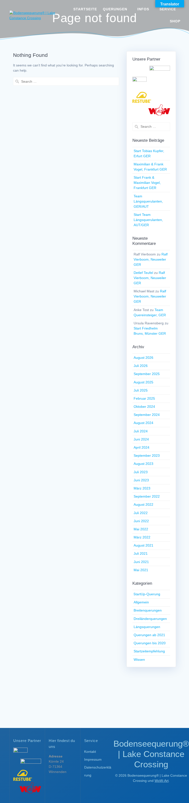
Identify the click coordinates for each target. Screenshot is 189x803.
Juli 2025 (141, 390)
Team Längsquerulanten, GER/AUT (148, 201)
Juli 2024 (141, 431)
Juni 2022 (141, 521)
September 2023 (147, 455)
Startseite (85, 9)
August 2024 (143, 423)
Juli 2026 (141, 366)
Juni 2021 (141, 562)
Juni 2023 (141, 480)
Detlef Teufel (143, 273)
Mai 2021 (141, 570)
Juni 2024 (141, 439)
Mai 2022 (141, 529)
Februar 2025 (144, 398)
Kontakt (90, 752)
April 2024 (141, 447)
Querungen (115, 9)
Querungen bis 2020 (150, 643)
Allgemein (141, 602)
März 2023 (142, 488)
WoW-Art (162, 781)
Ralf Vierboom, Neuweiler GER (151, 259)
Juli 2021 (141, 553)
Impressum (93, 759)
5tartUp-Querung (147, 594)
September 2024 (147, 415)
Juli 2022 (141, 513)
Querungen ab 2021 (149, 635)
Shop (175, 21)
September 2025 (147, 374)
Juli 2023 (141, 472)
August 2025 (143, 382)
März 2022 (142, 537)
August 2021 (143, 545)
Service (167, 9)
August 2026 (143, 358)
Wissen (139, 659)
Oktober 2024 (144, 407)
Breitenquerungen (148, 610)
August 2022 (143, 504)
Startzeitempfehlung (149, 651)
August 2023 (143, 464)
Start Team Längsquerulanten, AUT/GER (148, 220)
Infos (143, 9)
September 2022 (147, 496)
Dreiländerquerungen (150, 619)
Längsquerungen (147, 627)
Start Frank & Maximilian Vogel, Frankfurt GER (147, 182)
